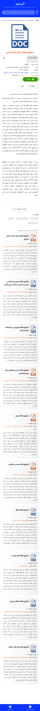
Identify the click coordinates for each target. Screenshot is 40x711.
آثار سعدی (33, 218)
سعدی (10, 218)
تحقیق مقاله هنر (23, 566)
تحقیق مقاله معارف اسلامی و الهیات (18, 292)
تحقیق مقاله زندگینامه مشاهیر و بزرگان (16, 73)
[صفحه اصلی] (37, 20)
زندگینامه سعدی (21, 218)
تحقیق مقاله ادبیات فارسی (20, 475)
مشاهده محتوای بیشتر (20, 209)
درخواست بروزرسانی (12, 67)
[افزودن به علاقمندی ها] (4, 58)
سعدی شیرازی (32, 223)
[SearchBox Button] (4, 12)
